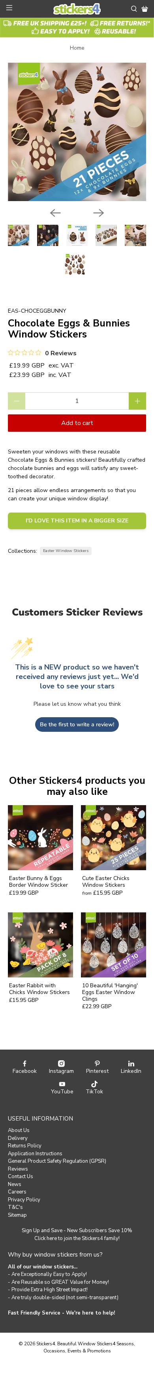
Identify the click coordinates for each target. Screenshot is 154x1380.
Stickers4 (45, 1344)
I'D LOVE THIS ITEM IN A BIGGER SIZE (77, 520)
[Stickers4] (77, 9)
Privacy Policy (24, 1199)
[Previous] (55, 213)
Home (77, 48)
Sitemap (17, 1215)
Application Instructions (35, 1153)
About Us (19, 1130)
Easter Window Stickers (65, 551)
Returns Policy (24, 1145)
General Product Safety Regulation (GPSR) (57, 1161)
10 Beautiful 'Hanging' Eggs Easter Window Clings (110, 992)
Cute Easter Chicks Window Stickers (106, 882)
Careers (17, 1191)
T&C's (15, 1207)
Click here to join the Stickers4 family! (77, 1238)
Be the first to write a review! (77, 724)
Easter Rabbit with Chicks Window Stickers (39, 989)
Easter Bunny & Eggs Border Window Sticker (38, 882)
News (14, 1184)
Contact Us (20, 1176)
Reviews (18, 1169)
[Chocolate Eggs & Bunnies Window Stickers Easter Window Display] (77, 132)
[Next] (99, 213)
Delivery (18, 1138)
